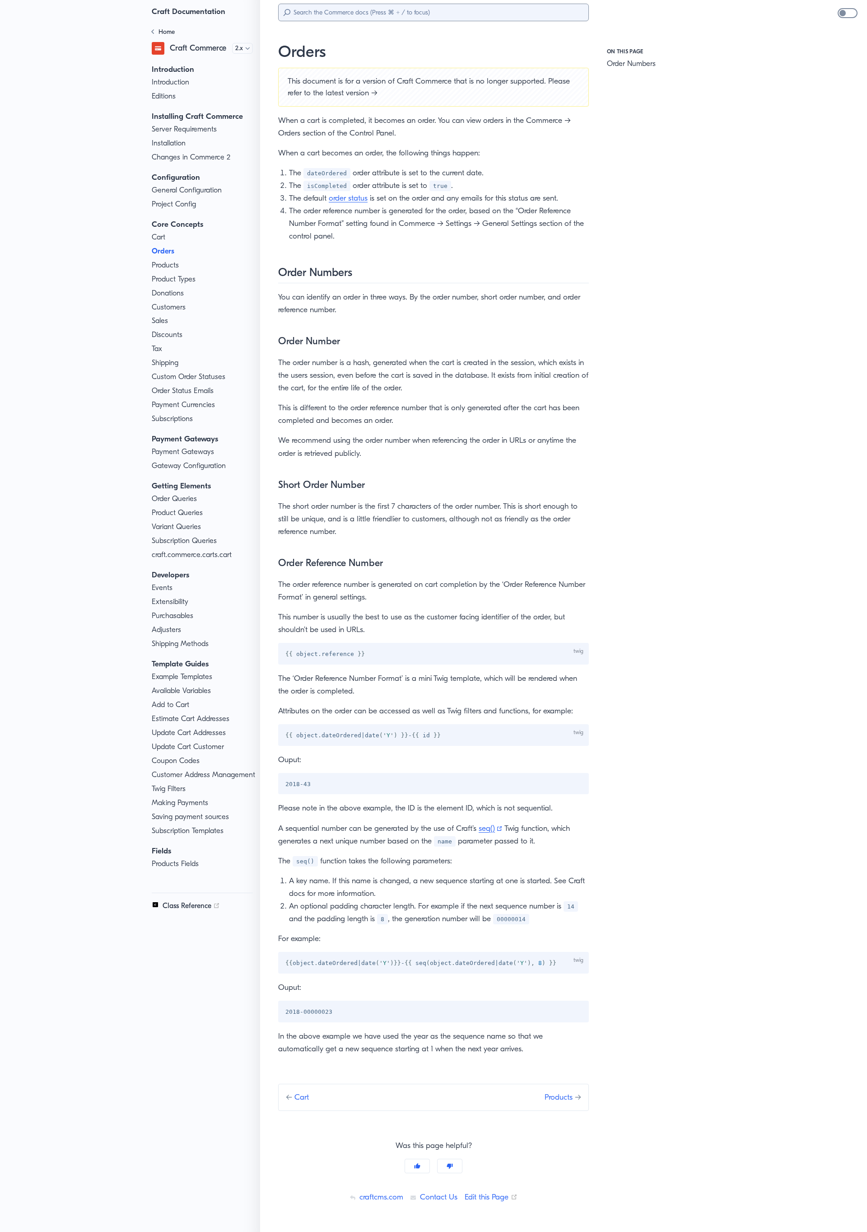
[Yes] (417, 1166)
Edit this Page (491, 1196)
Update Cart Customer (188, 746)
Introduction (170, 82)
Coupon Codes (176, 760)
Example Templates (182, 676)
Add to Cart (170, 704)
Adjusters (166, 629)
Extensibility (170, 601)
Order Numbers (631, 63)
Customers (169, 307)
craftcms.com (380, 1196)
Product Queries (177, 512)
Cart (158, 237)
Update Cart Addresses (189, 732)
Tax (157, 348)
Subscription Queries (184, 540)
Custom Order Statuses (188, 376)
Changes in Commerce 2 (191, 157)
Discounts (167, 334)
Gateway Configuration (189, 465)
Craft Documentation (188, 11)
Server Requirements (184, 129)
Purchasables (172, 615)
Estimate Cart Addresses (190, 718)
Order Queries (174, 498)
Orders (163, 251)
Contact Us (437, 1196)
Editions (164, 96)
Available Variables (181, 690)
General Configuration (187, 190)
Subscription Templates (188, 830)
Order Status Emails (183, 390)
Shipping (165, 362)
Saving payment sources (190, 816)
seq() (491, 828)
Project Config (174, 204)
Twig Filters (169, 788)
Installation (169, 143)
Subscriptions (172, 418)
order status (348, 197)
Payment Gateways (183, 451)
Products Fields (175, 863)
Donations (168, 293)
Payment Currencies (183, 404)
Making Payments (180, 802)
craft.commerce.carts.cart (192, 554)
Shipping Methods (180, 643)
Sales (160, 320)
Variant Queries (176, 526)
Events (162, 587)
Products (165, 265)
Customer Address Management (203, 774)
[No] (449, 1166)
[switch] (848, 13)
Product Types (174, 279)
